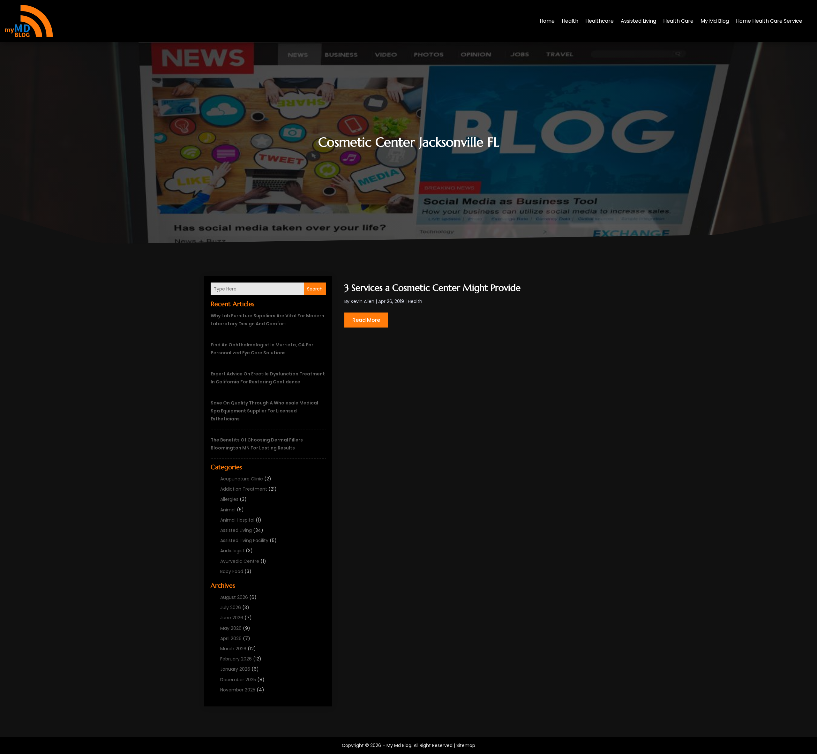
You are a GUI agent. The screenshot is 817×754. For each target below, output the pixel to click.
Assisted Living (638, 21)
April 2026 (231, 638)
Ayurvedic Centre (239, 561)
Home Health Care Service (769, 21)
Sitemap (465, 745)
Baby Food (231, 571)
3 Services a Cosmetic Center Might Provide (432, 287)
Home (547, 21)
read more (366, 320)
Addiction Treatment (243, 489)
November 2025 (237, 690)
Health (570, 21)
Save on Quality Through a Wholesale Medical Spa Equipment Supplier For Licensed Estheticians (264, 411)
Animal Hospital (237, 520)
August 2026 (234, 597)
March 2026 (233, 648)
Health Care (678, 21)
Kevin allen (362, 301)
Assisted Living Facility (244, 540)
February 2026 (236, 659)
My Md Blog (715, 21)
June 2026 (231, 618)
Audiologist (232, 550)
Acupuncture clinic (241, 479)
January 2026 (235, 669)
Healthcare (599, 21)
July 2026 (230, 607)
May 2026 (231, 628)
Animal (228, 510)
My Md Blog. (399, 745)
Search (315, 289)
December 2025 (238, 679)
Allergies (229, 499)
